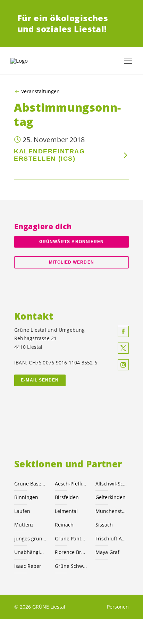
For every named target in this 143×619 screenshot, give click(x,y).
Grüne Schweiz (71, 566)
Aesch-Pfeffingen (71, 483)
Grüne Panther (71, 538)
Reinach (64, 524)
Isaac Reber (27, 566)
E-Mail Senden (40, 380)
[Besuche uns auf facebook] (123, 331)
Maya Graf (107, 552)
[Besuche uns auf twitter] (123, 348)
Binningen (26, 497)
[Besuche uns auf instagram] (123, 364)
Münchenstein (111, 511)
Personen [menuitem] (118, 606)
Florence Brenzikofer (71, 552)
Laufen (22, 511)
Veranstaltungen (40, 91)
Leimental (66, 511)
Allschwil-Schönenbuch (111, 483)
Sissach (104, 524)
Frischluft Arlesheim (111, 538)
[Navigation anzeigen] (128, 61)
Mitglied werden (71, 262)
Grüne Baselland (30, 483)
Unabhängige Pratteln (30, 552)
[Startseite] (27, 61)
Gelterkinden (110, 497)
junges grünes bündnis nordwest (30, 538)
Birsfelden (67, 497)
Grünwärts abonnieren (71, 241)
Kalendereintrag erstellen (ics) (49, 155)
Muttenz (24, 524)
